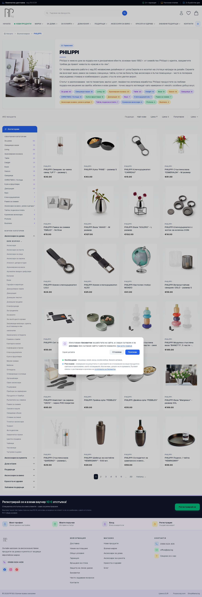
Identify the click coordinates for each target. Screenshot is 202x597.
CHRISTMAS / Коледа (71, 97)
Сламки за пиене (14, 417)
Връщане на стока (79, 563)
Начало (7, 24)
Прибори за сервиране (16, 391)
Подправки (11, 387)
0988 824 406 (167, 543)
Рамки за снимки (163, 97)
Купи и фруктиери (94, 97)
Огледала (11, 369)
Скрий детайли (68, 352)
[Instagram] (10, 569)
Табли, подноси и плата (107, 102)
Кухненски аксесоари (132, 102)
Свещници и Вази (14, 413)
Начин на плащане (79, 548)
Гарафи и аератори (15, 284)
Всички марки (110, 548)
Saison (173, 92)
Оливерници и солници (16, 374)
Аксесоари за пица (15, 254)
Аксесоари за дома (113, 553)
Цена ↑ (154, 116)
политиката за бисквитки (105, 369)
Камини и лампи (13, 339)
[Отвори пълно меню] (197, 23)
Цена (193, 116)
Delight (150, 92)
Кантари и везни (14, 343)
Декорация (114, 97)
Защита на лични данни (81, 568)
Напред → (141, 476)
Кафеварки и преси (15, 348)
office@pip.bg (166, 550)
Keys (127, 97)
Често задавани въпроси (82, 577)
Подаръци (100, 24)
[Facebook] (4, 569)
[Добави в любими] (75, 129)
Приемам (132, 352)
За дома (51, 24)
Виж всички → (14, 241)
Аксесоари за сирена (16, 258)
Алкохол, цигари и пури (16, 263)
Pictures (150, 102)
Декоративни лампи (15, 289)
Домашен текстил (14, 297)
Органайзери (12, 378)
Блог (106, 568)
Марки (38, 24)
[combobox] (86, 13)
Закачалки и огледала (16, 335)
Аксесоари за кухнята (114, 558)
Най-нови (141, 116)
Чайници (10, 443)
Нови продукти (23, 24)
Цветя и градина (14, 439)
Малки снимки (13, 361)
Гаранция (74, 558)
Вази (161, 92)
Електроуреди (13, 306)
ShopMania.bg (194, 593)
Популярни (178, 116)
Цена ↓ (165, 116)
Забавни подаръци (168, 24)
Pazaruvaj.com (179, 593)
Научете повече (124, 346)
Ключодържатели (142, 97)
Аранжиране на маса (119, 92)
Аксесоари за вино (120, 24)
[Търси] (124, 13)
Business (164, 102)
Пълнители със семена (16, 400)
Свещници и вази (84, 92)
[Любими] (188, 13)
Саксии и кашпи (13, 408)
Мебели (10, 365)
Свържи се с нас (168, 556)
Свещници (186, 92)
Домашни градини (14, 302)
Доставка (74, 543)
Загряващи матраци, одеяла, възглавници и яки (19, 324)
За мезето (11, 315)
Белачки (10, 276)
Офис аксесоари (14, 382)
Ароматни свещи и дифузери (19, 271)
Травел (10, 426)
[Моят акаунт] (181, 13)
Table (137, 92)
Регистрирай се (187, 507)
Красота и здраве (144, 24)
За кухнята (66, 24)
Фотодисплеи (12, 430)
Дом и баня (83, 24)
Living (101, 92)
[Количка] (196, 13)
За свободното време (16, 319)
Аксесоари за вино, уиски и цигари (76, 102)
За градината (12, 310)
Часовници (11, 448)
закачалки (11, 330)
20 (131, 476)
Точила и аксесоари (15, 421)
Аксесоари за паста (15, 250)
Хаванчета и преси (15, 434)
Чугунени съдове (14, 452)
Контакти (188, 24)
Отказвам (116, 352)
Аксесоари (11, 245)
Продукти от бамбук (15, 395)
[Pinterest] (16, 569)
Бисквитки (75, 572)
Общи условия (11, 513)
